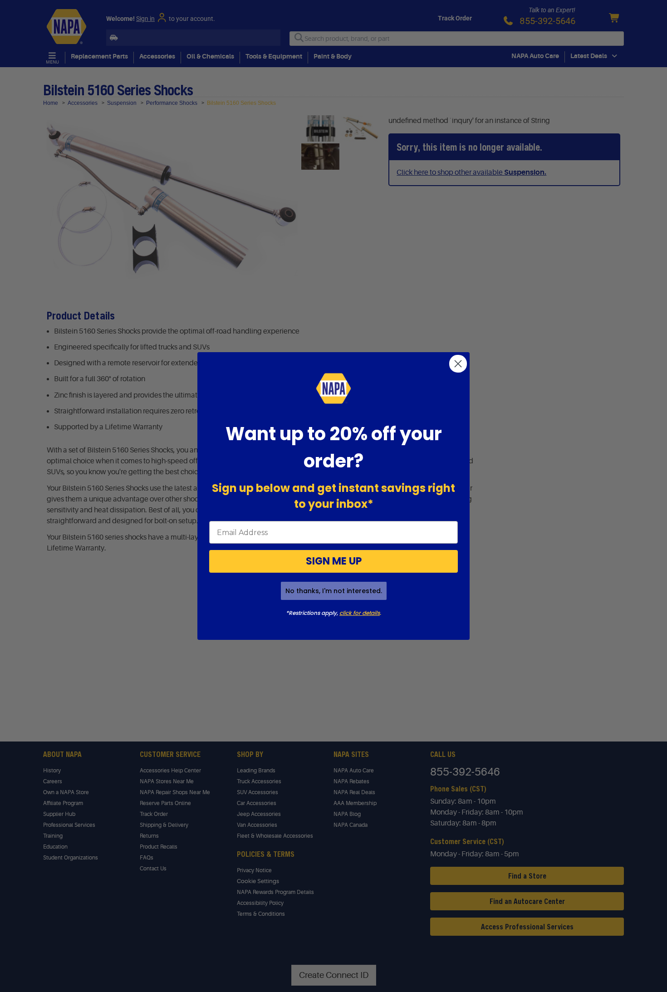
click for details (359, 613)
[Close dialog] (458, 364)
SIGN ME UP (334, 561)
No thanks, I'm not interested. (333, 590)
